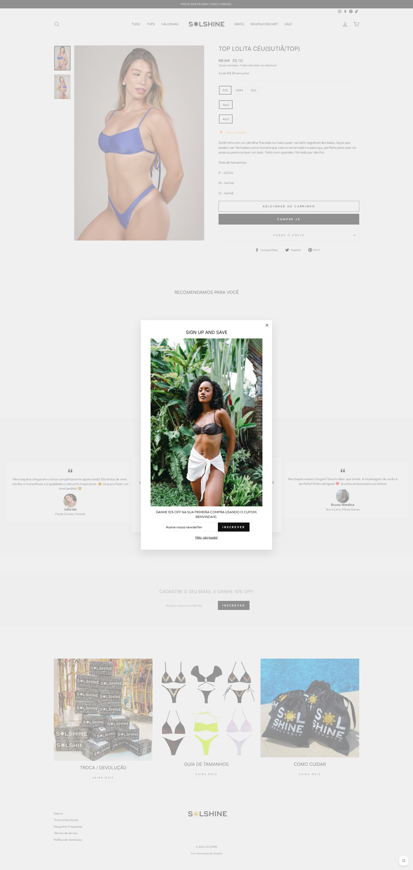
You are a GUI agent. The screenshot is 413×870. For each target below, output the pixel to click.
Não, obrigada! (206, 537)
